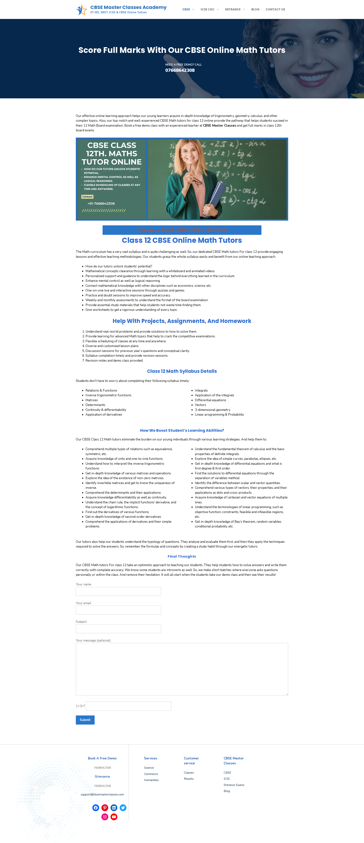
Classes (189, 773)
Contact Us (275, 9)
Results (189, 779)
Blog (255, 9)
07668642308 (180, 70)
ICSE (227, 779)
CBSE (186, 9)
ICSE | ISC (207, 9)
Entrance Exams (234, 785)
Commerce (151, 774)
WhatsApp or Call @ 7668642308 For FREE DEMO (182, 230)
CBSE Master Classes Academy (128, 7)
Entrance (233, 9)
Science (149, 768)
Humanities (151, 780)
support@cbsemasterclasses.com (102, 794)
